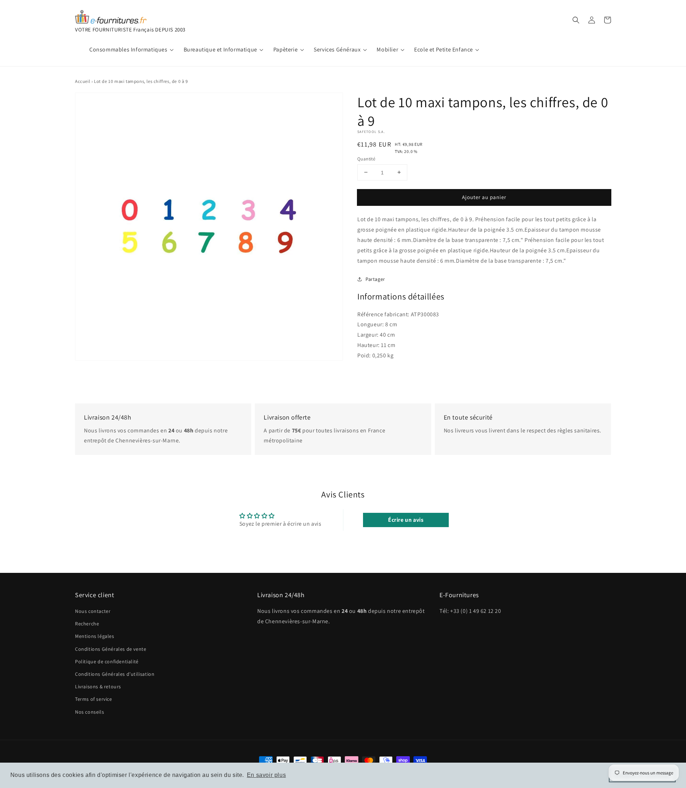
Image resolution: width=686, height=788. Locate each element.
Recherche (87, 623)
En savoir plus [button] (266, 775)
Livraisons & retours (98, 686)
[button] (576, 20)
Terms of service (93, 699)
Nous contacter (92, 611)
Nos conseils (89, 712)
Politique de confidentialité (107, 661)
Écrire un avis (405, 520)
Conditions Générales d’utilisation (114, 674)
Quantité (366, 158)
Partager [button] (375, 279)
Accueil (82, 81)
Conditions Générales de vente (110, 649)
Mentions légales (94, 636)
